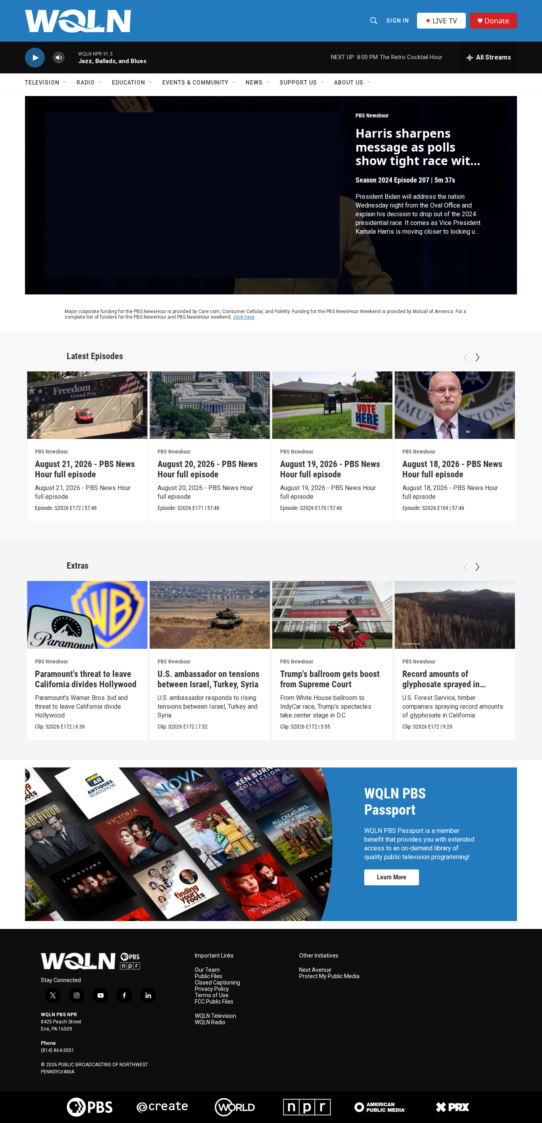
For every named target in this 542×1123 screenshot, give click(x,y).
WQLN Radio (210, 1022)
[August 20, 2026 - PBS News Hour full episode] (210, 405)
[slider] (71, 57)
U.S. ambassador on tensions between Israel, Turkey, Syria (208, 679)
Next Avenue (315, 970)
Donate (496, 21)
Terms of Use (212, 995)
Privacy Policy (212, 989)
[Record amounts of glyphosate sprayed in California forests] (454, 615)
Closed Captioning (217, 983)
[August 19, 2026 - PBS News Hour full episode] (332, 405)
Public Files (208, 976)
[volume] (58, 58)
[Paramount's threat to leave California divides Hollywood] (87, 615)
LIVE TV (444, 20)
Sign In (397, 20)
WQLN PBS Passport (395, 801)
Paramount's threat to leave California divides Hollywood (85, 679)
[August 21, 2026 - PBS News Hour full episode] (87, 405)
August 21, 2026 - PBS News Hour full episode (85, 469)
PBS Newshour (372, 115)
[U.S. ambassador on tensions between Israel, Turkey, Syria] (210, 615)
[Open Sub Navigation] (65, 82)
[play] (35, 57)
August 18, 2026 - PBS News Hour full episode (452, 469)
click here (243, 317)
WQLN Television (215, 1016)
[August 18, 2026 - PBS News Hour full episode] (454, 405)
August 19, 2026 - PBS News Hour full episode (330, 469)
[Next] (477, 357)
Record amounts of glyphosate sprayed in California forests (441, 684)
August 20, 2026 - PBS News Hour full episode (208, 469)
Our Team (207, 970)
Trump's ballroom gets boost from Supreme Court (330, 679)
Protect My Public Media (329, 976)
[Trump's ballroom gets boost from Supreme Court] (332, 615)
